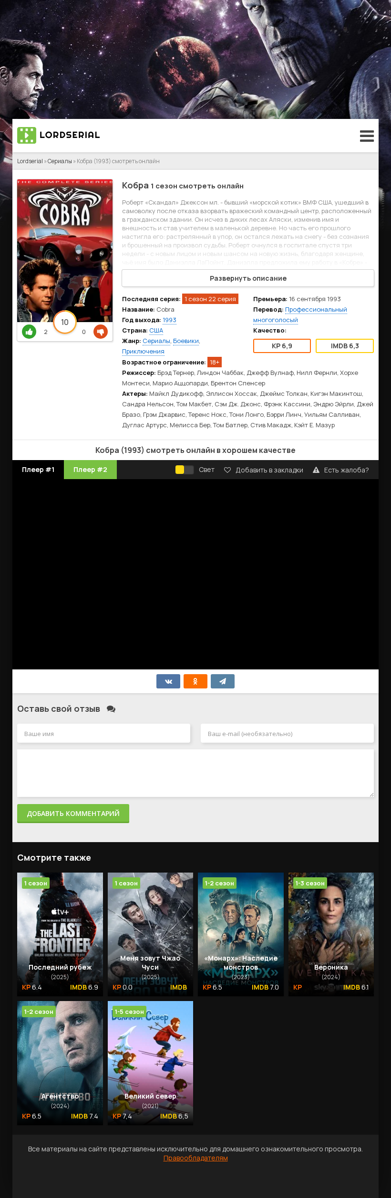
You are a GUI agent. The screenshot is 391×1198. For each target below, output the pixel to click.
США (156, 330)
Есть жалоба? (346, 469)
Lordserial (30, 161)
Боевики (186, 340)
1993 (169, 319)
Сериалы (60, 161)
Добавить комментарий (73, 813)
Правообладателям (196, 1157)
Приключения (143, 351)
